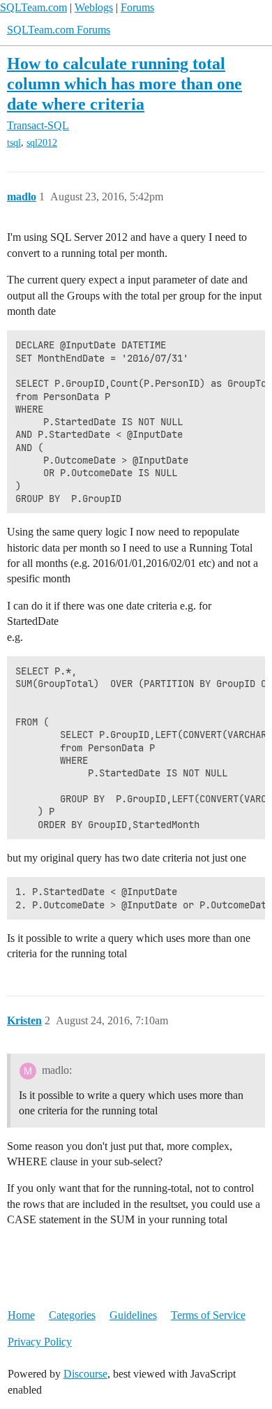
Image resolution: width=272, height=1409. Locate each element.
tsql (14, 143)
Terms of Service (208, 1315)
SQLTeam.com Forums (58, 30)
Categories (72, 1315)
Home (21, 1315)
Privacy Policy (40, 1342)
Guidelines (133, 1315)
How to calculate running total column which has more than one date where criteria (124, 83)
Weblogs (94, 7)
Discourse (85, 1374)
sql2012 (42, 143)
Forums (137, 7)
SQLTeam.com (33, 7)
